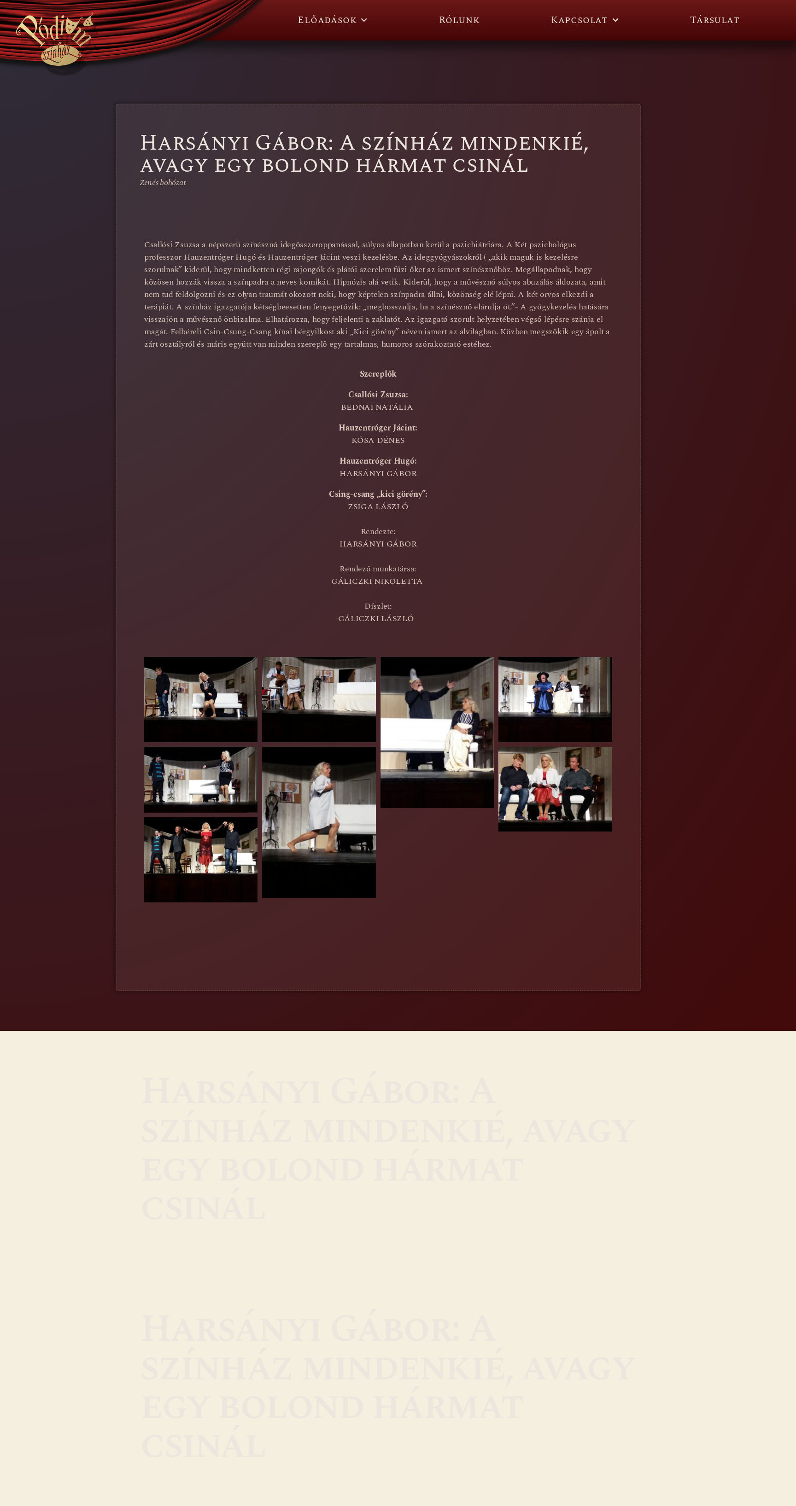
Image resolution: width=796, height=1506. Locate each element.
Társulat (714, 20)
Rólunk (459, 20)
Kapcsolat (579, 20)
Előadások (327, 20)
